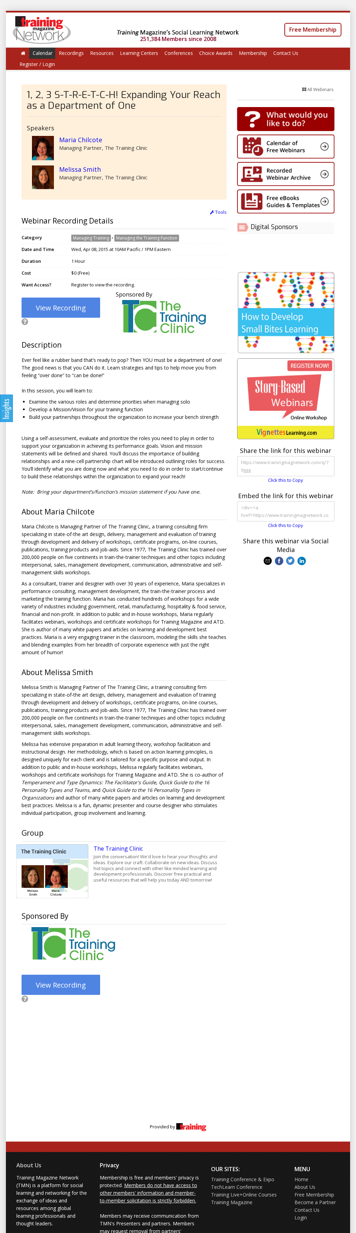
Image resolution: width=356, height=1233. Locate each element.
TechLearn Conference (236, 1187)
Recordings (71, 53)
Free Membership (313, 29)
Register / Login (37, 64)
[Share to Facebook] (279, 560)
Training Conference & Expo (242, 1179)
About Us (28, 1165)
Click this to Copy (285, 480)
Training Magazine (231, 1202)
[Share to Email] (268, 560)
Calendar (42, 53)
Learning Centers (139, 53)
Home (301, 1179)
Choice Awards (216, 53)
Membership (253, 53)
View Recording (61, 308)
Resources (102, 53)
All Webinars (320, 89)
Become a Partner (315, 1202)
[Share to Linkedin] (302, 560)
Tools (220, 212)
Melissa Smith (80, 169)
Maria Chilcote (80, 140)
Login (300, 1217)
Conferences (178, 53)
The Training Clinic (118, 848)
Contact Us (285, 53)
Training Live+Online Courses (244, 1194)
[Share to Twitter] (291, 560)
